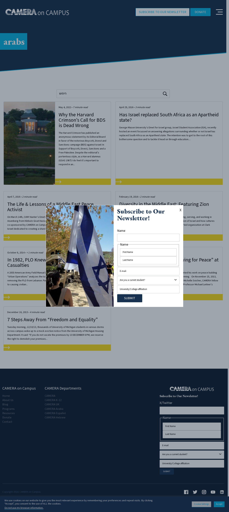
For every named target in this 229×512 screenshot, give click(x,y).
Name (121, 231)
